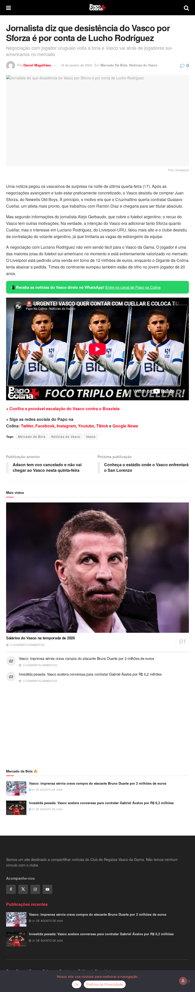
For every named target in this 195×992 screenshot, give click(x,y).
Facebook (45, 426)
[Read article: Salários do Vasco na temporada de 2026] (97, 567)
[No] (188, 981)
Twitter (27, 426)
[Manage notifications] (183, 981)
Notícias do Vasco (143, 65)
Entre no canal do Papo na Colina (132, 287)
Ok (76, 984)
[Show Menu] (8, 7)
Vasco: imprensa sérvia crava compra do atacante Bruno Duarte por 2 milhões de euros (86, 658)
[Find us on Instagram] (35, 889)
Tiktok (102, 426)
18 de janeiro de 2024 (76, 65)
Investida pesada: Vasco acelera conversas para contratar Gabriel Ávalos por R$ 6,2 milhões (90, 674)
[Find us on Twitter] (23, 889)
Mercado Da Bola (114, 65)
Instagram (66, 426)
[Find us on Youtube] (47, 889)
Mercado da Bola (31, 436)
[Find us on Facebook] (11, 889)
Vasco (91, 436)
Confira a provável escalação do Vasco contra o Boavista (64, 408)
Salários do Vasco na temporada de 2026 (40, 638)
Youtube (86, 426)
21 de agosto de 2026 (46, 789)
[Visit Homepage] (97, 8)
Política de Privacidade (104, 984)
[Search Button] (186, 7)
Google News (125, 426)
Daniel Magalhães (37, 65)
